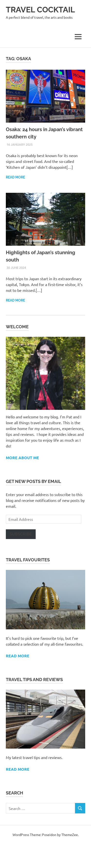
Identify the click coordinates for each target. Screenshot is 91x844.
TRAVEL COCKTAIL (40, 9)
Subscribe (21, 534)
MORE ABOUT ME (22, 457)
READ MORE (17, 769)
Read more (15, 177)
